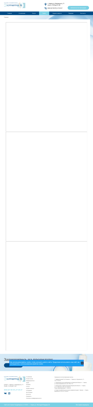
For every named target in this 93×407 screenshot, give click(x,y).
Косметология (29, 378)
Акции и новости (57, 13)
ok (82, 363)
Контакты (83, 13)
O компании (29, 376)
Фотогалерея (29, 392)
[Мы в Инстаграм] (9, 393)
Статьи (27, 386)
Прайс (44, 13)
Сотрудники (29, 390)
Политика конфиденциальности (33, 398)
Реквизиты (28, 396)
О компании (22, 13)
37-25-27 (59, 8)
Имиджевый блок (30, 380)
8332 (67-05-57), (10, 390)
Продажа (70, 13)
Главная (9, 13)
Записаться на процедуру (78, 8)
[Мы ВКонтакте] (5, 393)
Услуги (34, 13)
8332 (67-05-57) (52, 8)
